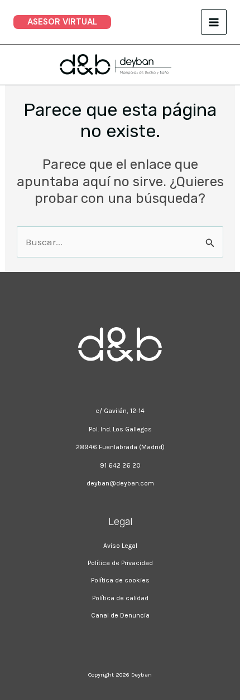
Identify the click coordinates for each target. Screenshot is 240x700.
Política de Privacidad (120, 563)
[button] (62, 22)
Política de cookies (120, 580)
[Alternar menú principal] (214, 22)
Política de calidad (120, 598)
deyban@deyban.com (120, 483)
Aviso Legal (120, 545)
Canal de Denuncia (120, 615)
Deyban (141, 674)
